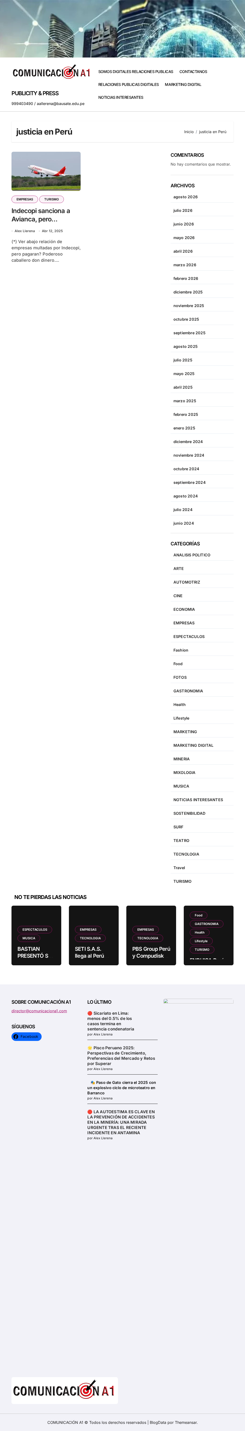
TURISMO (51, 199)
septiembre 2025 (189, 332)
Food (178, 663)
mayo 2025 (184, 373)
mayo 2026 (184, 237)
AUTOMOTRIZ (186, 582)
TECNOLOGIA (186, 854)
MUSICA (181, 786)
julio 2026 (182, 210)
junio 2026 (183, 224)
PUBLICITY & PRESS (35, 93)
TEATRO (181, 840)
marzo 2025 (184, 400)
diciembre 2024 (188, 441)
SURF (178, 827)
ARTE (178, 568)
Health (179, 704)
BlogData (158, 1422)
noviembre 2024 (189, 455)
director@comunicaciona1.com (39, 1010)
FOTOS (180, 677)
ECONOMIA (184, 609)
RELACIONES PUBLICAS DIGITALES (128, 84)
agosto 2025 (185, 346)
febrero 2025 (185, 414)
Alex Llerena (25, 231)
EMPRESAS (25, 199)
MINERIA (181, 759)
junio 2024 (183, 523)
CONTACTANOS (193, 71)
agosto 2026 (185, 196)
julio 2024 (183, 509)
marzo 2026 (184, 264)
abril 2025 (183, 387)
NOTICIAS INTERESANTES (120, 97)
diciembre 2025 (188, 292)
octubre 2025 (186, 319)
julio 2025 (182, 360)
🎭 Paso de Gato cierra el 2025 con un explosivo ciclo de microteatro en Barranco (121, 1087)
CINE (178, 595)
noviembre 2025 (188, 305)
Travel (179, 867)
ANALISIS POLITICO (191, 555)
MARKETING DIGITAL (183, 84)
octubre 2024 (186, 468)
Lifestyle (181, 718)
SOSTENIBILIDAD (189, 813)
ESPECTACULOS (189, 636)
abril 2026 (183, 251)
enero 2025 (184, 428)
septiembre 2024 (189, 482)
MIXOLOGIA (184, 772)
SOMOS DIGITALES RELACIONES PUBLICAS (135, 71)
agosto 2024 (185, 496)
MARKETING (185, 731)
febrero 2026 (185, 278)
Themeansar (186, 1422)
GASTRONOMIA (188, 691)
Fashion (180, 650)
